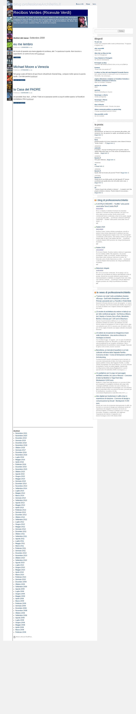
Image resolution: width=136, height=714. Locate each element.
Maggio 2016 (20, 460)
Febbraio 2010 (20, 577)
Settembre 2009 (21, 587)
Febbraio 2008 (20, 632)
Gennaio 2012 (20, 529)
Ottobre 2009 (20, 584)
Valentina (98, 129)
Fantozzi (97, 67)
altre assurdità (99, 48)
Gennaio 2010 (20, 579)
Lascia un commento (19, 80)
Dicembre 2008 (21, 608)
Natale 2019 (100, 248)
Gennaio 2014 (20, 498)
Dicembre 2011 (20, 531)
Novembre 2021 (21, 433)
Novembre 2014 (21, 486)
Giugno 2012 (20, 524)
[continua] (40, 54)
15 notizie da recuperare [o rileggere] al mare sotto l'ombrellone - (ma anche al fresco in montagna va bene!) (112, 335)
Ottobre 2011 (20, 534)
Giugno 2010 (20, 567)
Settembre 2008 (21, 615)
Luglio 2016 (19, 457)
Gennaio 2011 (20, 551)
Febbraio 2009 (20, 603)
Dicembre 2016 (21, 452)
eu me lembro (23, 44)
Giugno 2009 (20, 594)
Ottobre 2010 (20, 558)
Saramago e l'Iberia (101, 99)
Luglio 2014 (19, 491)
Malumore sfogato (102, 268)
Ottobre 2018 (20, 448)
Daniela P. (98, 158)
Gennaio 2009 (20, 606)
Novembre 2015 (21, 469)
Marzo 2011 (19, 546)
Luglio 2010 (19, 565)
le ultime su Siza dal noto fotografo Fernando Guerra (111, 72)
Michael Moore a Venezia (31, 67)
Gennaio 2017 (20, 450)
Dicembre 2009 (21, 582)
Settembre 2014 (21, 488)
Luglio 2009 (19, 591)
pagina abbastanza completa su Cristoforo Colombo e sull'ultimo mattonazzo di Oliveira (112, 79)
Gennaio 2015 (20, 481)
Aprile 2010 (19, 572)
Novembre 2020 (21, 436)
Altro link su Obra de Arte (103, 53)
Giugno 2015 (20, 476)
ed (31, 47)
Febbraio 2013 (20, 510)
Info (94, 4)
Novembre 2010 (21, 555)
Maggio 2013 (20, 505)
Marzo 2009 (19, 601)
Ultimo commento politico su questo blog (108, 109)
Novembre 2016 (21, 455)
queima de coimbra (101, 85)
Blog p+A (79, 4)
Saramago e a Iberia (101, 95)
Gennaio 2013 (20, 512)
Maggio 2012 (20, 527)
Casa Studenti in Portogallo (103, 58)
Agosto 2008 (20, 618)
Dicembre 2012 (21, 515)
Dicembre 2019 (21, 438)
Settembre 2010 (21, 560)
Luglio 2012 (19, 522)
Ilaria (96, 139)
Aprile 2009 (19, 599)
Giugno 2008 (20, 622)
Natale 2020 (100, 227)
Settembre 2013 (21, 500)
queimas (97, 90)
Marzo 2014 (19, 495)
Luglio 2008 (19, 620)
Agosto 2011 (19, 539)
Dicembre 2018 (21, 443)
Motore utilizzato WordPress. (24, 636)
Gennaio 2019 (20, 440)
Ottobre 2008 (20, 613)
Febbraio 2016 (20, 464)
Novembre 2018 (21, 445)
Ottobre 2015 (20, 472)
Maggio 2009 (20, 596)
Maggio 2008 (20, 625)
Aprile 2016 (19, 462)
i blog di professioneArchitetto (112, 200)
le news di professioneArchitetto (113, 292)
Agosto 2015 (20, 474)
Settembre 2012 (21, 519)
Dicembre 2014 (21, 484)
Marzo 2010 (19, 575)
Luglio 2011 (19, 541)
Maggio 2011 (20, 543)
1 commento (17, 57)
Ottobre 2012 (20, 517)
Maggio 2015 (20, 479)
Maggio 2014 (20, 493)
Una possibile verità (101, 114)
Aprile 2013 (19, 507)
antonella (98, 148)
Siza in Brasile (99, 104)
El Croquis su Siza (101, 62)
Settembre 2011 (21, 536)
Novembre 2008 (21, 611)
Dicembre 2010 (21, 553)
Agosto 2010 (20, 563)
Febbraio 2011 (20, 548)
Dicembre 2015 (21, 467)
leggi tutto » (98, 135)
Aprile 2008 (19, 627)
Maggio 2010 (20, 570)
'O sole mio (98, 42)
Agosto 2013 (20, 503)
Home (88, 4)
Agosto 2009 (20, 589)
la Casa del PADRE (27, 89)
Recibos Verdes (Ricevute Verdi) (42, 12)
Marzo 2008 (19, 630)
